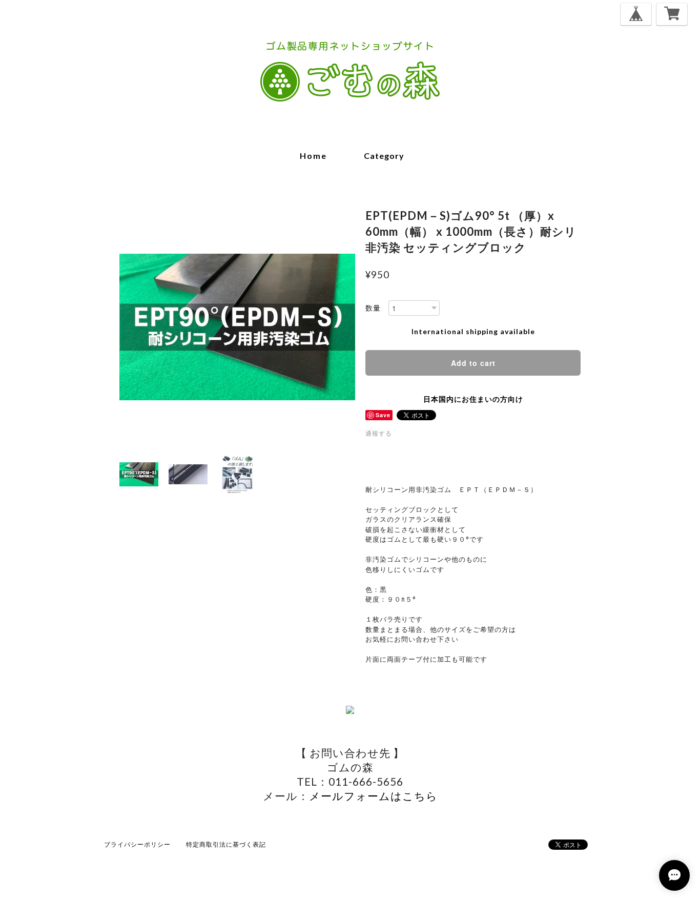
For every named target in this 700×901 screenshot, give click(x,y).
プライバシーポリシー (137, 844)
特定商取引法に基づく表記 (226, 844)
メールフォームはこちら (373, 795)
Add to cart (473, 363)
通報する (378, 433)
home (313, 155)
